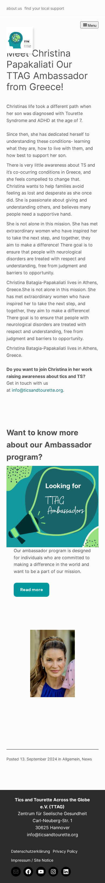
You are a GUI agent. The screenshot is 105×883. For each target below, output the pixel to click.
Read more (31, 589)
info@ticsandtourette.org (37, 390)
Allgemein (71, 759)
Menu (92, 26)
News (87, 759)
